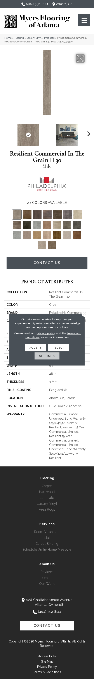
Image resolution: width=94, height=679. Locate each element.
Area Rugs (47, 509)
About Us (47, 564)
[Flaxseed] (67, 225)
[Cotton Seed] (67, 214)
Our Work (46, 583)
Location (47, 578)
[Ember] (27, 225)
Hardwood (47, 492)
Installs (47, 537)
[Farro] (47, 225)
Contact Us (47, 263)
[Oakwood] (57, 235)
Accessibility (47, 656)
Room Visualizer (47, 532)
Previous (6, 133)
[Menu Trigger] (84, 20)
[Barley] (37, 214)
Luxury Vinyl (34, 37)
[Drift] (77, 214)
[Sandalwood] (77, 235)
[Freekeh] (77, 225)
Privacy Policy (47, 666)
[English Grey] (37, 225)
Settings (47, 355)
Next (87, 133)
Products (49, 37)
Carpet (47, 486)
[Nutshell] (47, 235)
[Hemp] (27, 235)
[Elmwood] (16, 225)
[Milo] (16, 214)
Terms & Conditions (47, 672)
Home (8, 37)
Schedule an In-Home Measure (47, 549)
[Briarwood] (47, 214)
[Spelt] (42, 245)
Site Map (47, 661)
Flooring (19, 37)
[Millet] (37, 235)
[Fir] (57, 225)
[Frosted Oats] (16, 235)
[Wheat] (52, 245)
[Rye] (67, 235)
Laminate (47, 497)
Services (47, 523)
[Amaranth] (27, 214)
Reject (58, 347)
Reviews (46, 572)
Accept (36, 347)
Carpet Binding (47, 543)
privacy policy (46, 333)
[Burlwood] (57, 214)
